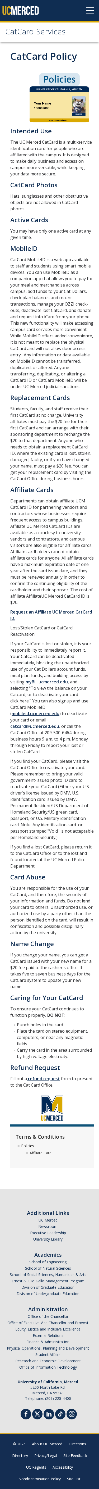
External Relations (48, 1335)
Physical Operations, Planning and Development (48, 1348)
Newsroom (48, 1226)
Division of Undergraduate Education (48, 1293)
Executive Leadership (48, 1232)
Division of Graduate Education (47, 1287)
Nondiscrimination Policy (39, 1478)
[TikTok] (60, 1413)
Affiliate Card (40, 1152)
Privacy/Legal (45, 1455)
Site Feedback (75, 1455)
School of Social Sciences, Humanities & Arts (48, 1274)
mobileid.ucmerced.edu (35, 713)
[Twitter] (37, 1413)
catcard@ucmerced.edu (34, 726)
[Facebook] (26, 1414)
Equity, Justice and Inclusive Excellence (48, 1329)
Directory (20, 1455)
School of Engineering (48, 1261)
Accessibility (63, 1467)
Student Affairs (47, 1354)
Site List (74, 1478)
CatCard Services (35, 32)
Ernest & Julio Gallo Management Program (48, 1280)
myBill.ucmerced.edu (47, 682)
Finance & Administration (47, 1341)
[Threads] (72, 1413)
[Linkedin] (49, 1414)
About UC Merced (47, 1443)
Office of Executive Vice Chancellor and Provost (47, 1322)
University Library (48, 1239)
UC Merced (48, 1220)
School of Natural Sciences (48, 1268)
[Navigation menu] (90, 10)
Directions (77, 1443)
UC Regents (36, 1467)
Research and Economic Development (48, 1360)
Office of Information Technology (48, 1367)
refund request (43, 1079)
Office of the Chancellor (48, 1316)
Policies (27, 1145)
